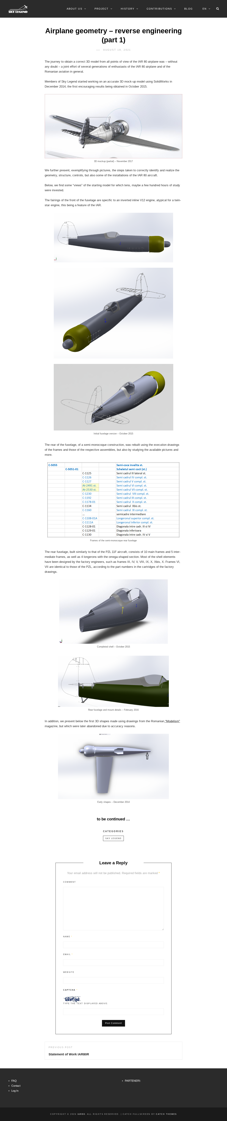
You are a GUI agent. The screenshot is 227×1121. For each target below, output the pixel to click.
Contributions (159, 8)
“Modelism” (172, 721)
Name (67, 936)
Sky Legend (113, 838)
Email (68, 954)
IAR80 (81, 1114)
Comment (69, 882)
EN (205, 8)
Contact (15, 1085)
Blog (188, 8)
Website (68, 972)
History (127, 8)
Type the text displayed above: (85, 1003)
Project (102, 8)
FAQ (14, 1080)
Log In (14, 1090)
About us (74, 8)
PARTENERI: (133, 1080)
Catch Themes (166, 1114)
